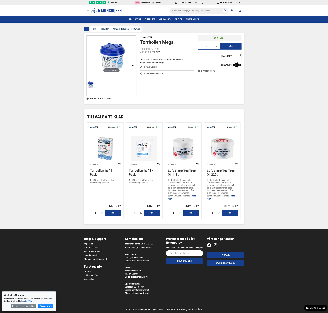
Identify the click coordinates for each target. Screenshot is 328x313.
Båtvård (136, 29)
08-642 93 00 (147, 244)
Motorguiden (192, 19)
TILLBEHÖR (150, 19)
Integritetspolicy (91, 255)
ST (217, 46)
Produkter (104, 29)
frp (141, 213)
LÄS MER (29, 301)
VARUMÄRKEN (165, 19)
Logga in (225, 255)
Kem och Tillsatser (121, 29)
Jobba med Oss (91, 275)
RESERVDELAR (135, 19)
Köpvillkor (88, 244)
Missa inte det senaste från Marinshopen (184, 247)
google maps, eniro (139, 277)
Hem (94, 29)
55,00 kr (115, 206)
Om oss (87, 271)
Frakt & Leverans (91, 247)
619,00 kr (231, 206)
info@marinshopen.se (142, 247)
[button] (88, 11)
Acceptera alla (46, 306)
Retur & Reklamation (93, 251)
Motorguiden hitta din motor (96, 259)
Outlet (178, 19)
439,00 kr (192, 206)
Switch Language (225, 263)
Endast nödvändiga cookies (23, 306)
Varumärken (89, 279)
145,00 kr (153, 206)
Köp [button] (231, 46)
